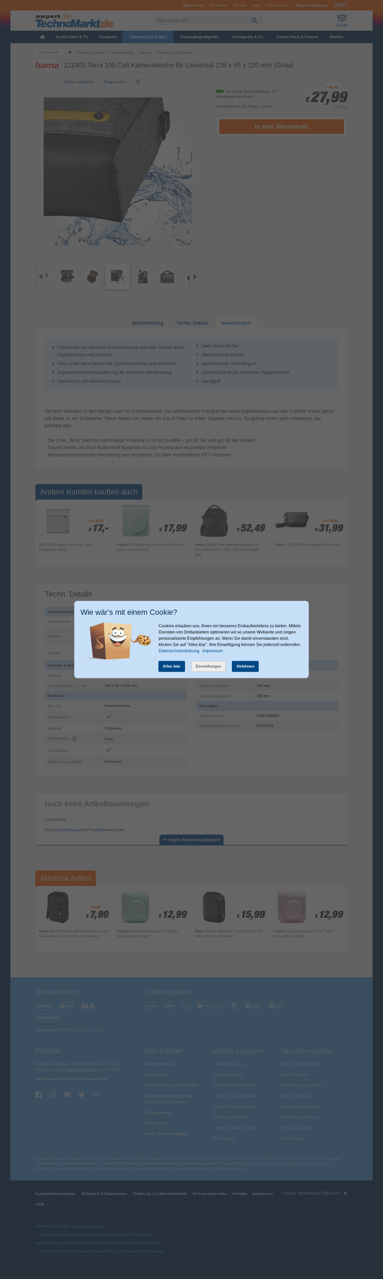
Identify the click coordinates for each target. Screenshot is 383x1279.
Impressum (212, 651)
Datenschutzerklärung (179, 651)
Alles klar (172, 666)
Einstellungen (208, 666)
